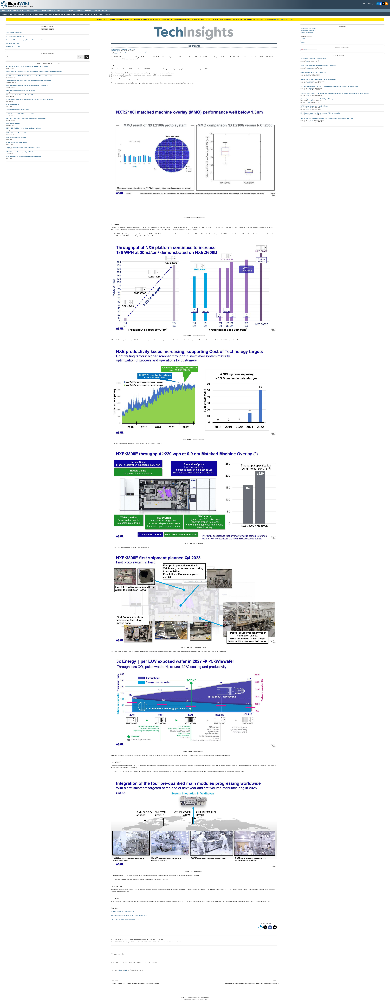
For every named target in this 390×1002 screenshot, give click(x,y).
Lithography (124, 52)
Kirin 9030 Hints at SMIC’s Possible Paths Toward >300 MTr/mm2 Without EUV (29, 76)
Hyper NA (167, 942)
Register (366, 4)
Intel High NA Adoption (12, 104)
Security (70, 10)
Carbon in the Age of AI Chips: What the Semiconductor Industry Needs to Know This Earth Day (34, 71)
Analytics (60, 10)
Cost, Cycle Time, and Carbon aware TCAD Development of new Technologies (28, 80)
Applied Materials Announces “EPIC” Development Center (23, 147)
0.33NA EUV (118, 942)
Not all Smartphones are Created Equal (17, 109)
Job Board (87, 10)
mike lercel (177, 942)
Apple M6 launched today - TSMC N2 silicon (313, 58)
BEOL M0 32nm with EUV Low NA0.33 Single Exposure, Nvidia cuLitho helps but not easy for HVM (329, 86)
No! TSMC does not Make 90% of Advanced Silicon (21, 114)
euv (154, 942)
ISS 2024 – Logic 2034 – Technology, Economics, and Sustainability (26, 118)
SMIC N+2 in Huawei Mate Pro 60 (16, 133)
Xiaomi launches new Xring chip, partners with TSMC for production (320, 113)
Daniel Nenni (311, 67)
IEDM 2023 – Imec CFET (13, 123)
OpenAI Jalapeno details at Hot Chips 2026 (313, 72)
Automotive (88, 14)
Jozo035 (308, 75)
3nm (141, 942)
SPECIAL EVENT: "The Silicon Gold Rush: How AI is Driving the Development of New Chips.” (327, 118)
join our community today (283, 19)
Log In (372, 4)
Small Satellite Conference (14, 32)
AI (74, 14)
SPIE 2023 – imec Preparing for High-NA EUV (19, 152)
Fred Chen (310, 88)
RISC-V (57, 14)
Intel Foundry (49, 14)
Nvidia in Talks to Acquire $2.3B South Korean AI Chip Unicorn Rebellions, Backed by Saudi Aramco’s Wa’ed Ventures (335, 93)
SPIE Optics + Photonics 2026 (15, 36)
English (305, 50)
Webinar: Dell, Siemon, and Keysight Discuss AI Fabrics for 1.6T (24, 40)
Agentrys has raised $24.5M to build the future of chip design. (318, 65)
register (119, 970)
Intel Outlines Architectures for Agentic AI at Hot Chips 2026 (318, 79)
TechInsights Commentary (308, 30)
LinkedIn (303, 38)
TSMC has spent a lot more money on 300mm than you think (23, 156)
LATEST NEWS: (7, 14)
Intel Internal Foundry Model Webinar (17, 142)
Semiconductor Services (134, 52)
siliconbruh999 (311, 81)
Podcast (97, 10)
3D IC (95, 14)
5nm (145, 942)
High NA (160, 942)
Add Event (45, 29)
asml (150, 942)
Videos (104, 10)
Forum (15, 10)
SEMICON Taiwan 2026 (13, 47)
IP (28, 10)
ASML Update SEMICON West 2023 (16, 137)
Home (3, 10)
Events (108, 14)
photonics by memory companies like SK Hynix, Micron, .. (317, 99)
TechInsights (144, 52)
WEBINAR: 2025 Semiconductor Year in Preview (20, 90)
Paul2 (309, 107)
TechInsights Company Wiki (308, 29)
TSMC (41, 14)
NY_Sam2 (308, 90)
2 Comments (114, 53)
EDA (21, 10)
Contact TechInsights (307, 32)
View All (51, 29)
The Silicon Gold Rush (12, 43)
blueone (310, 60)
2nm (137, 942)
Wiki (9, 10)
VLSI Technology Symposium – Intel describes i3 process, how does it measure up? (30, 99)
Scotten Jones (116, 50)
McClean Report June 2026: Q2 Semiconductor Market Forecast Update (27, 66)
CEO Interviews (19, 14)
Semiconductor (47, 10)
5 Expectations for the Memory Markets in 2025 (20, 95)
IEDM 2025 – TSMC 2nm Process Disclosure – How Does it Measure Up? (27, 85)
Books (79, 10)
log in (125, 970)
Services (35, 10)
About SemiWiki (202, 999)
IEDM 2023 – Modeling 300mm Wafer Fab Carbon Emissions (23, 128)
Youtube (303, 42)
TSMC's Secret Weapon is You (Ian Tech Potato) (314, 106)
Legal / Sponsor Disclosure (190, 999)
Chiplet (35, 14)
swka (309, 74)
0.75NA (132, 942)
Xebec (307, 61)
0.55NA (125, 942)
